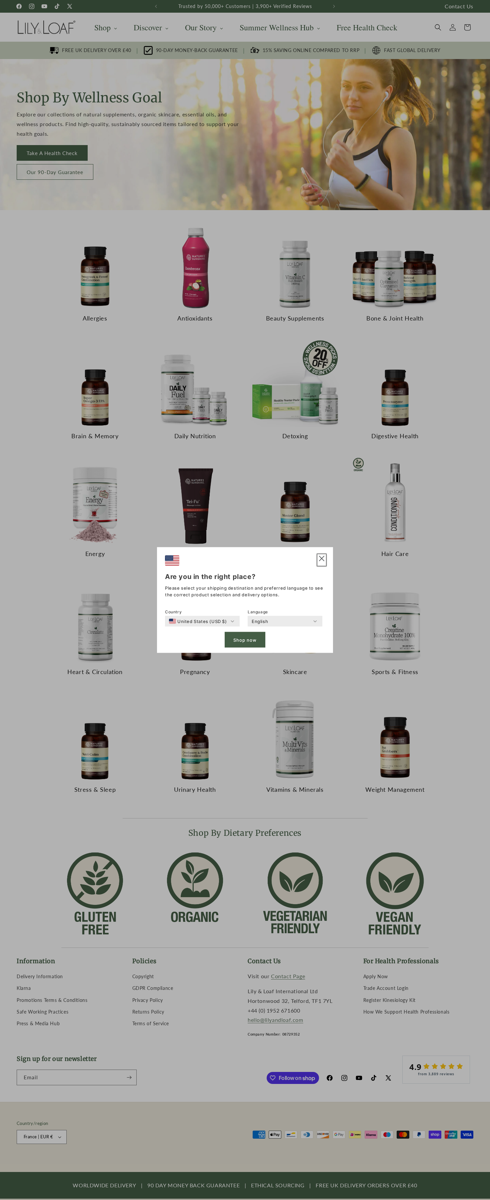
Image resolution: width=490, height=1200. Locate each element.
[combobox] (198, 621)
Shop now (245, 639)
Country (173, 611)
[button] (321, 560)
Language (258, 611)
